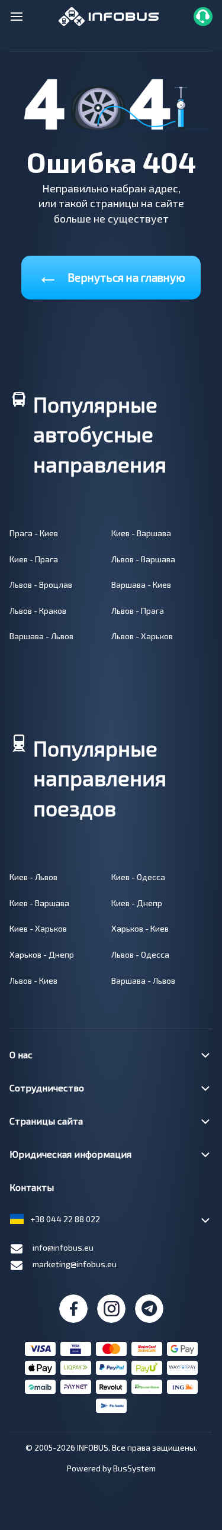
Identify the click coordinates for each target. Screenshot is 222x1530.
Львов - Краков (37, 610)
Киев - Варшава (141, 533)
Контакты (31, 1187)
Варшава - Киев (141, 584)
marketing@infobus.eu (75, 1264)
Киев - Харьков (38, 928)
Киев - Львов (33, 877)
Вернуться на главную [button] (111, 275)
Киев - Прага (33, 559)
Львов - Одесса (140, 954)
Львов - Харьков (142, 636)
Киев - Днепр (136, 903)
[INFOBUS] (109, 15)
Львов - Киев (33, 980)
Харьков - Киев (140, 928)
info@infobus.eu (63, 1247)
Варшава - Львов (41, 636)
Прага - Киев (33, 533)
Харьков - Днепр (41, 954)
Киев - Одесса (138, 877)
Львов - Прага (137, 610)
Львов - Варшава (143, 559)
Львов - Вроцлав (40, 584)
